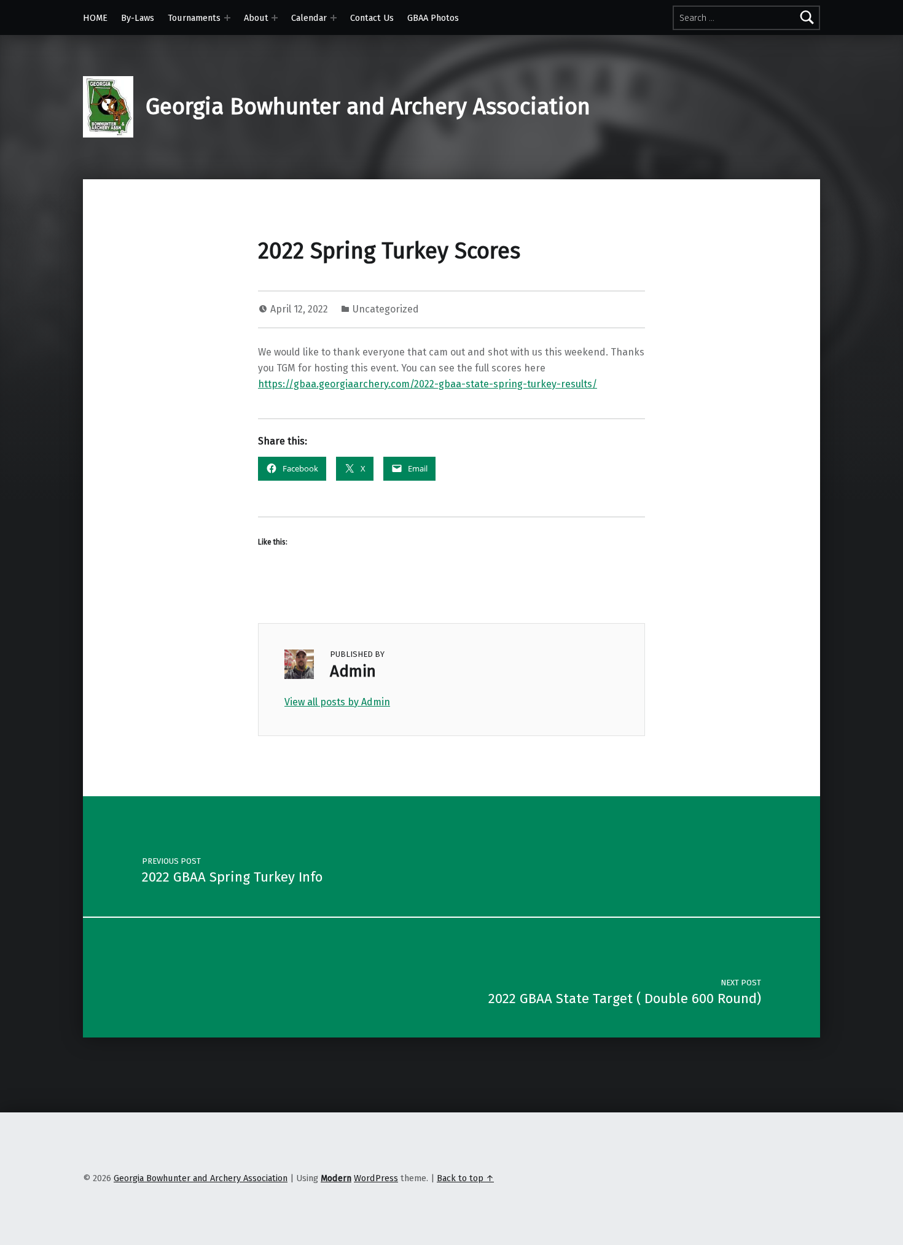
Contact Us (372, 17)
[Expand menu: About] (275, 18)
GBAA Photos (433, 17)
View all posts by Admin (337, 702)
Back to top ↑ (465, 1178)
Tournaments (194, 17)
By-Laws (137, 17)
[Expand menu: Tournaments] (227, 18)
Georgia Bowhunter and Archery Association (368, 106)
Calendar (309, 17)
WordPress (376, 1178)
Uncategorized (386, 309)
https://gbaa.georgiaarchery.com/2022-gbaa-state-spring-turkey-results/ (427, 384)
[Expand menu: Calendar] (333, 18)
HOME (95, 17)
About (256, 17)
